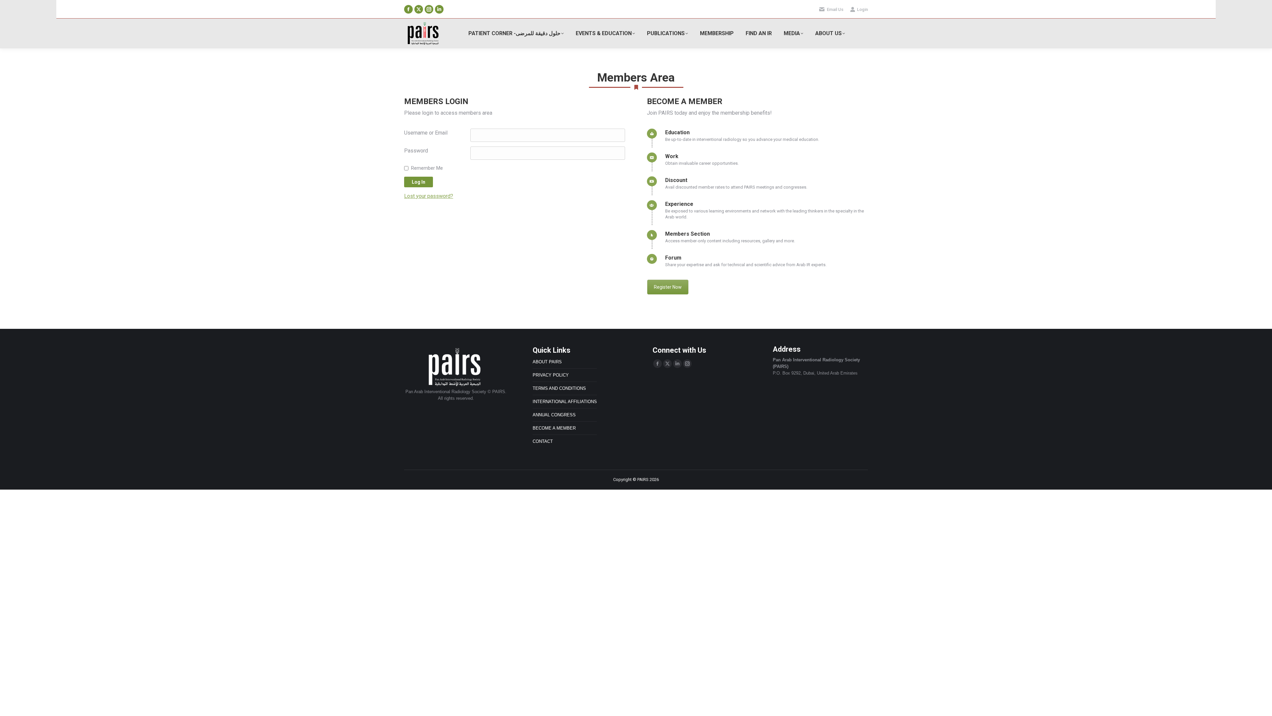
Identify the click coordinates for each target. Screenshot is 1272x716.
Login (862, 9)
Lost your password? (428, 196)
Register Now (668, 287)
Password (416, 151)
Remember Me (427, 168)
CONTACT (543, 441)
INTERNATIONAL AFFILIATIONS (565, 401)
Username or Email (426, 133)
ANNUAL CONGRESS (554, 414)
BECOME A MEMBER (554, 428)
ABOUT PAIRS (547, 361)
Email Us (835, 9)
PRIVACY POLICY (551, 375)
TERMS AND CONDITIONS (559, 388)
